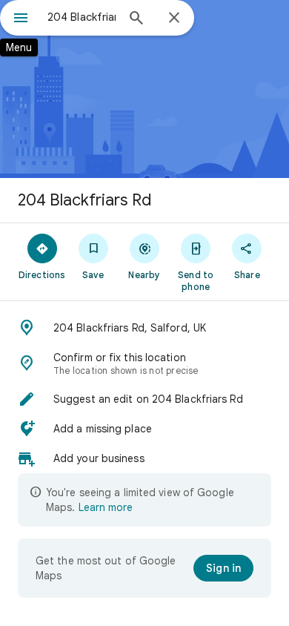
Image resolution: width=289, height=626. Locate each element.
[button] (144, 328)
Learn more (106, 507)
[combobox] (81, 17)
